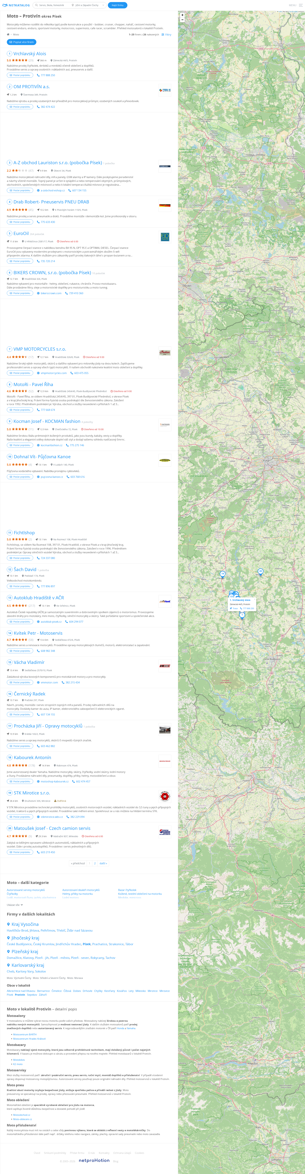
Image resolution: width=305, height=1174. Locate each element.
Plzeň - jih (42, 958)
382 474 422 (48, 107)
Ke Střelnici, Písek (66, 605)
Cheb (10, 971)
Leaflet (280, 11)
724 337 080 (48, 558)
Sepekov (32, 994)
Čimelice (57, 991)
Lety (131, 991)
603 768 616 (78, 477)
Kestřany (109, 991)
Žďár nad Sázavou (80, 930)
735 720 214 (48, 261)
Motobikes (19, 1059)
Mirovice (164, 991)
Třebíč (61, 930)
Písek (87, 944)
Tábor (129, 944)
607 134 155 (79, 190)
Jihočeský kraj (25, 938)
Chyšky (98, 991)
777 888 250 (48, 75)
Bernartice (43, 991)
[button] (242, 616)
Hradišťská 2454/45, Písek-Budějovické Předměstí (81, 391)
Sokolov (40, 971)
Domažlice (14, 958)
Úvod (37, 1153)
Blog (115, 1161)
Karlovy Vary (25, 971)
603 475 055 (81, 373)
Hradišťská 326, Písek (36, 278)
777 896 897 (48, 586)
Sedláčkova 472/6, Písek (67, 639)
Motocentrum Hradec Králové (29, 1038)
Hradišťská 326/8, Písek (67, 357)
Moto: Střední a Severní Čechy (49, 977)
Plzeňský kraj (25, 951)
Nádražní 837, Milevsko (65, 836)
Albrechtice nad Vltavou (21, 991)
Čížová (67, 991)
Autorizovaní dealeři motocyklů (81, 890)
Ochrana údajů (122, 1153)
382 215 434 (73, 682)
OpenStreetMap (293, 11)
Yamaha (131, 1028)
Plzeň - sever (80, 958)
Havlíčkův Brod (17, 930)
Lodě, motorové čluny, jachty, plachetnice (31, 897)
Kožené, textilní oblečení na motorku (140, 894)
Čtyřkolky (12, 894)
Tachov (110, 958)
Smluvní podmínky (55, 1153)
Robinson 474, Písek (67, 765)
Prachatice (99, 944)
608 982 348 (48, 651)
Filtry (168, 34)
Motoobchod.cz (21, 1114)
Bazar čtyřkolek (127, 890)
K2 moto (18, 1064)
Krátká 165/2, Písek (34, 733)
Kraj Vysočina (25, 924)
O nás (91, 1153)
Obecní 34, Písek (62, 170)
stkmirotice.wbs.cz (52, 817)
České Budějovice (19, 944)
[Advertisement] (89, 134)
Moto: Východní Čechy (19, 977)
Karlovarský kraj (28, 965)
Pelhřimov (48, 930)
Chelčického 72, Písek (66, 429)
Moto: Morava (75, 977)
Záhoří (43, 994)
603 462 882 (48, 746)
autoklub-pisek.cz (51, 621)
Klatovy (28, 958)
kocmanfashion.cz (51, 445)
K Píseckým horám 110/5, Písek (71, 209)
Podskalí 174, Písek (34, 575)
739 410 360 (76, 293)
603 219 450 (48, 852)
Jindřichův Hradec (68, 944)
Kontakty (104, 1153)
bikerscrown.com (51, 293)
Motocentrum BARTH (25, 1034)
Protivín (20, 994)
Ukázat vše (13, 905)
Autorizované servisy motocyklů (26, 890)
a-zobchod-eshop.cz (53, 190)
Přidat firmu (77, 1153)
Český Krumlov (43, 944)
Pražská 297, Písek (34, 700)
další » (103, 863)
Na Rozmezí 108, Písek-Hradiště (70, 539)
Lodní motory (70, 897)
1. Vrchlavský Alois (240, 600)
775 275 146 (77, 445)
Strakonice (116, 944)
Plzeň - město (59, 958)
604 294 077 (76, 621)
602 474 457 (83, 781)
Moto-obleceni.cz (22, 1119)
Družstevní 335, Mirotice (37, 800)
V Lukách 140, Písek (63, 464)
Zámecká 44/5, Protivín (65, 60)
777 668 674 (48, 410)
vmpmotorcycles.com (54, 373)
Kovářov (122, 991)
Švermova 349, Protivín (35, 94)
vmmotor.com (49, 682)
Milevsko (141, 991)
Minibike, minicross (129, 897)
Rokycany (97, 958)
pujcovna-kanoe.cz (52, 477)
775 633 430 (48, 222)
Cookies (139, 1153)
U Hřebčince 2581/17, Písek (39, 241)
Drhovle (87, 991)
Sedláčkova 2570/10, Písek (38, 670)
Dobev (77, 991)
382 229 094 (77, 817)
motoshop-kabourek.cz (54, 781)
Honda (120, 1028)
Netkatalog (19, 5)
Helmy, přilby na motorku (77, 894)
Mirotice (153, 991)
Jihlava (34, 930)
